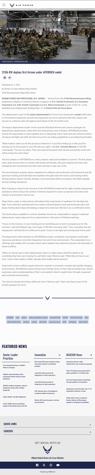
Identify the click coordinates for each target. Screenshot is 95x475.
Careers (8, 431)
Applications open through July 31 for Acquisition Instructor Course (79, 390)
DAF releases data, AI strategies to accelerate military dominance (46, 392)
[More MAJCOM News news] (91, 355)
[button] (4, 5)
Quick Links (10, 424)
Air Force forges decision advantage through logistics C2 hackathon (78, 381)
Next (85, 36)
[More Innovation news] (59, 355)
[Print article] (4, 77)
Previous (9, 36)
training (34, 322)
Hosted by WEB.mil (47, 472)
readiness (26, 322)
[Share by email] (9, 77)
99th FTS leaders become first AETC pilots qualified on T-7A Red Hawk (78, 372)
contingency (72, 322)
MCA (86, 317)
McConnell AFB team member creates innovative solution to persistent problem (47, 364)
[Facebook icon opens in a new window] (37, 465)
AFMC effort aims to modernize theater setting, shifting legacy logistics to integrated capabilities (77, 400)
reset (17, 317)
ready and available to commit (38, 317)
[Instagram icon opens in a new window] (51, 465)
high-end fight (83, 322)
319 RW (65, 317)
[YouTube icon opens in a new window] (58, 465)
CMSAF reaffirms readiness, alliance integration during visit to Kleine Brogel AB (15, 388)
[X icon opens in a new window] (44, 465)
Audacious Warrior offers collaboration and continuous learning (79, 363)
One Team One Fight (76, 317)
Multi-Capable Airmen (14, 322)
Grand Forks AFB (55, 317)
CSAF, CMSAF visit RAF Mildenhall (14, 397)
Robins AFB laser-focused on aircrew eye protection (47, 401)
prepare (24, 317)
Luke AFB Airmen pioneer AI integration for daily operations (45, 374)
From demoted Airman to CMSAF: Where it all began (14, 367)
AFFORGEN (10, 317)
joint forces (43, 322)
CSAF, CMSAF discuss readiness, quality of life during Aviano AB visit (15, 405)
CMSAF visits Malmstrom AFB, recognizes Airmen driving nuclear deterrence (14, 377)
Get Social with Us (47, 442)
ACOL (64, 322)
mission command (54, 322)
